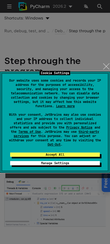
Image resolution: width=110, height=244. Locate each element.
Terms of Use (29, 132)
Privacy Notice (79, 127)
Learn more (65, 106)
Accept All (55, 155)
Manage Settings (55, 163)
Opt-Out (54, 144)
